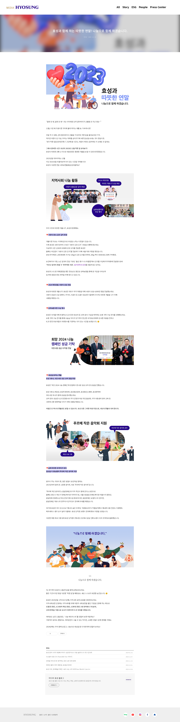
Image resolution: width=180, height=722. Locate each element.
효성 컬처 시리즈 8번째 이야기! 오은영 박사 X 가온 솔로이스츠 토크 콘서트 (69, 652)
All (118, 7)
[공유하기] (52, 633)
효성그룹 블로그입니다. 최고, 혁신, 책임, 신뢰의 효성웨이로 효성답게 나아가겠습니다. (75, 681)
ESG (134, 7)
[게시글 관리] (55, 633)
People (143, 7)
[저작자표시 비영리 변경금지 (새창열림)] (69, 633)
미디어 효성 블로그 (56, 678)
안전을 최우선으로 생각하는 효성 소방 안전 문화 (61, 661)
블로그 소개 (43, 715)
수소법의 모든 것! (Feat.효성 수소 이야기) (59, 657)
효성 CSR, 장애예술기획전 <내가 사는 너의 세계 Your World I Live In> (68, 669)
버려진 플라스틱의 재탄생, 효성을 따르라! (59, 665)
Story (125, 7)
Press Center (158, 7)
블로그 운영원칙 (53, 715)
